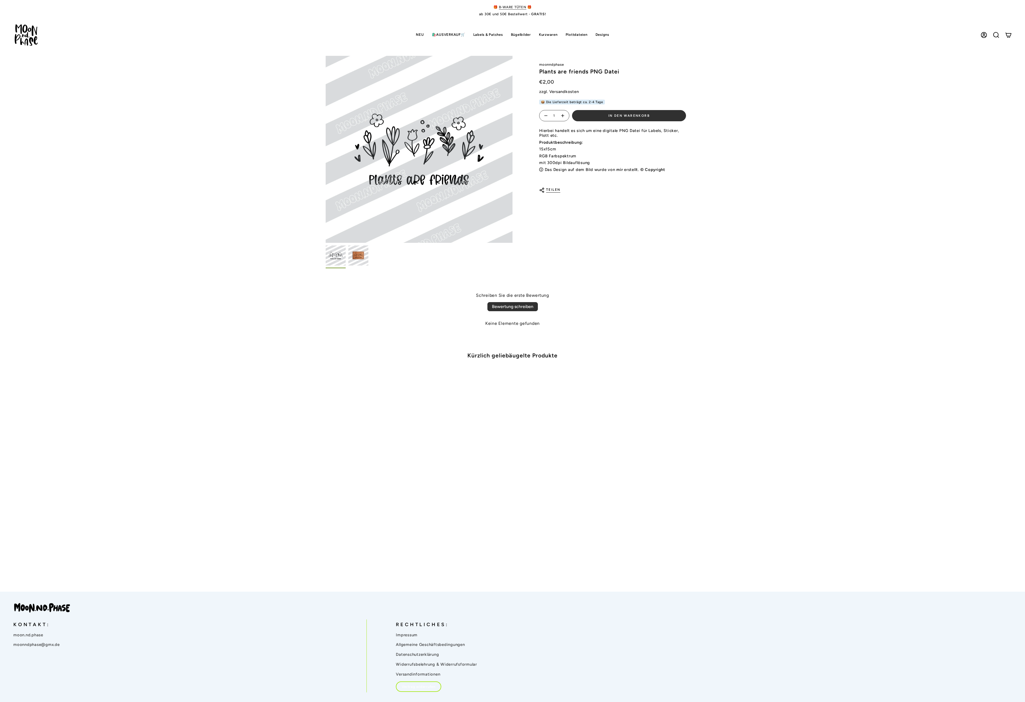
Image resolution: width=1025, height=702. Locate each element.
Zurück (325, 149)
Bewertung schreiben (512, 306)
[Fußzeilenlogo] (42, 608)
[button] (488, 35)
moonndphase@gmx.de (36, 644)
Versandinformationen (418, 674)
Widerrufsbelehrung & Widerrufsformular (436, 664)
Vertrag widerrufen (418, 687)
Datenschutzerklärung (417, 654)
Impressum (406, 635)
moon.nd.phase (28, 635)
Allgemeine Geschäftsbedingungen (430, 644)
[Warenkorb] (1008, 35)
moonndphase (551, 65)
